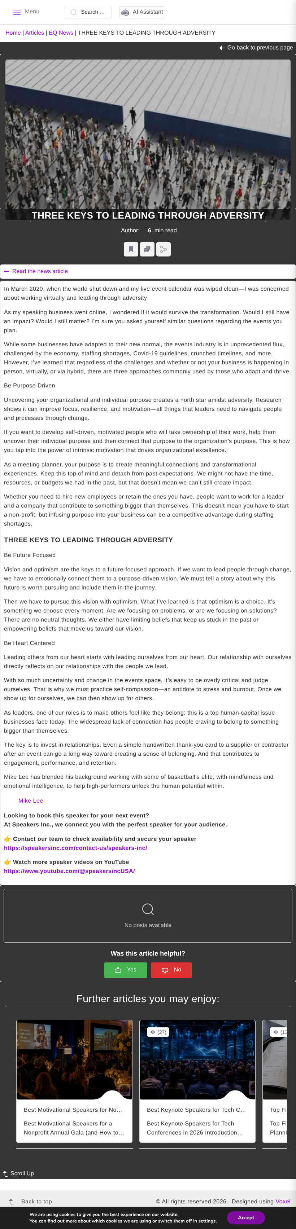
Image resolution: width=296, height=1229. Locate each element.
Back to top (36, 1202)
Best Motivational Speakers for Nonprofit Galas (87, 1110)
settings (207, 1221)
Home (13, 33)
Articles (34, 33)
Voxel (283, 1202)
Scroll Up (22, 1174)
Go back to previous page (260, 48)
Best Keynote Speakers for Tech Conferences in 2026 (219, 1110)
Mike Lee (30, 801)
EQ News (61, 33)
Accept (246, 1217)
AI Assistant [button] (148, 12)
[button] (131, 249)
